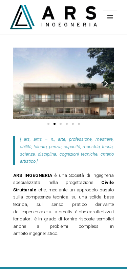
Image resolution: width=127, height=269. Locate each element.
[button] (21, 83)
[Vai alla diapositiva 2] (55, 124)
